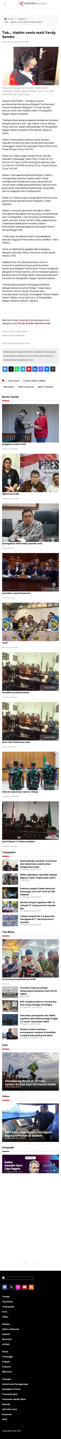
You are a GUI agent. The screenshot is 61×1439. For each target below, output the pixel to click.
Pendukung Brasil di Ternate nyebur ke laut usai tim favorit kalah (30, 1082)
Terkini (6, 1296)
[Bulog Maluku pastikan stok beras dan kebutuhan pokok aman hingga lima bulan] (10, 865)
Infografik (8, 1147)
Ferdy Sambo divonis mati (34, 323)
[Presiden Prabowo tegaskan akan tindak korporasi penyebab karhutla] (30, 958)
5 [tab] (39, 1092)
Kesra (5, 1351)
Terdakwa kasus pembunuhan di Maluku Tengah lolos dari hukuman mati (30, 740)
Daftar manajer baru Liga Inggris (28, 1254)
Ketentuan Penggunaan (15, 1384)
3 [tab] (30, 1092)
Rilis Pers (7, 1371)
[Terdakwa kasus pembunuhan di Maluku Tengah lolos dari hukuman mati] (30, 721)
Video (5, 1096)
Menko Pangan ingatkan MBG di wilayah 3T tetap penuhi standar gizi (37, 905)
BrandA (6, 1404)
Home (10, 19)
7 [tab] (36, 1144)
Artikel (5, 1344)
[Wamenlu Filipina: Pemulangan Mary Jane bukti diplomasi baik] (30, 472)
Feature (6, 1366)
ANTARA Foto (9, 1409)
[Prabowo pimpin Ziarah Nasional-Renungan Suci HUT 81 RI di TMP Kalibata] (10, 892)
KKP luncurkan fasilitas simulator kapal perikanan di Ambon (28, 1134)
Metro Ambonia (10, 1329)
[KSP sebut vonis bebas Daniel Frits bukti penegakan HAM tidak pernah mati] (30, 522)
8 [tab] (41, 1144)
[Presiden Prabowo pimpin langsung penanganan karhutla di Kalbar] (10, 992)
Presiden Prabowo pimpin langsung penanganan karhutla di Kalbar (38, 991)
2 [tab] (26, 1092)
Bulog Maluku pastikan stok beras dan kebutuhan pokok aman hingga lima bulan (38, 864)
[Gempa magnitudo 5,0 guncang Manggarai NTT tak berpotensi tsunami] (10, 920)
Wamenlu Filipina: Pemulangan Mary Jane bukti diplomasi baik (29, 492)
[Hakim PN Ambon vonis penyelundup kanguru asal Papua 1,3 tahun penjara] (30, 820)
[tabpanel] (30, 1071)
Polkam (6, 1361)
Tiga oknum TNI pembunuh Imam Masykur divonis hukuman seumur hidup (26, 790)
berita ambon (45, 387)
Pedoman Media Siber (14, 1399)
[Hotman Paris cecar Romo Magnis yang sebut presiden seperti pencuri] (30, 572)
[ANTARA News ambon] (33, 4)
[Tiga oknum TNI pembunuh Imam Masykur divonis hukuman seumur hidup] (30, 770)
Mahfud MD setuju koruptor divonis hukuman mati (28, 641)
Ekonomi (6, 1339)
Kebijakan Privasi (11, 1389)
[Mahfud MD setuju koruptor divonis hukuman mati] (30, 621)
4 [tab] (34, 1092)
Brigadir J (9, 387)
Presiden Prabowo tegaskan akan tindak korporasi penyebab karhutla (25, 978)
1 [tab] (22, 1092)
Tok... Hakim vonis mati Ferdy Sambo (23, 22)
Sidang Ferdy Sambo (34, 381)
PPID (4, 1419)
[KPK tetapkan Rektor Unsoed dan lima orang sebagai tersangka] (10, 1006)
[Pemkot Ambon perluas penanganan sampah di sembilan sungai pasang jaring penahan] (10, 1033)
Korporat (7, 1414)
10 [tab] (49, 1144)
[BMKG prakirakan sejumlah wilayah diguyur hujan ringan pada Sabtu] (10, 879)
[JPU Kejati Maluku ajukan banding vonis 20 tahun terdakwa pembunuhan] (30, 671)
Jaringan (6, 1379)
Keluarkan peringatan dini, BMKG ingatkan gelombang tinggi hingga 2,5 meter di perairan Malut (39, 1018)
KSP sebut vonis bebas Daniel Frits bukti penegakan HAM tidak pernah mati (25, 542)
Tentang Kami (9, 1394)
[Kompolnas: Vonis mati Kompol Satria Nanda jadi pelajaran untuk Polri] (30, 423)
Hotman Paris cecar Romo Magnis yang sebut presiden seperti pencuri (28, 591)
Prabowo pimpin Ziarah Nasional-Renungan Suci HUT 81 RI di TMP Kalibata (37, 891)
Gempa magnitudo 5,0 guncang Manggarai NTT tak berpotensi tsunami (37, 919)
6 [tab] (32, 1144)
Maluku (6, 1324)
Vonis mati (14, 381)
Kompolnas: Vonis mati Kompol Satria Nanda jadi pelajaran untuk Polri (30, 443)
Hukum (21, 19)
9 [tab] (45, 1144)
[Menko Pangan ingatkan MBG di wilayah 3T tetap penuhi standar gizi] (10, 906)
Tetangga (7, 1356)
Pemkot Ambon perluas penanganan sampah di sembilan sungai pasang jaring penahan (38, 1032)
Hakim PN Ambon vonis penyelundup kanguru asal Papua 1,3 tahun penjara (28, 840)
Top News (8, 932)
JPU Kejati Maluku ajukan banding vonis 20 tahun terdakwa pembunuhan (30, 691)
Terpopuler (9, 852)
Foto (5, 1045)
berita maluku (26, 387)
